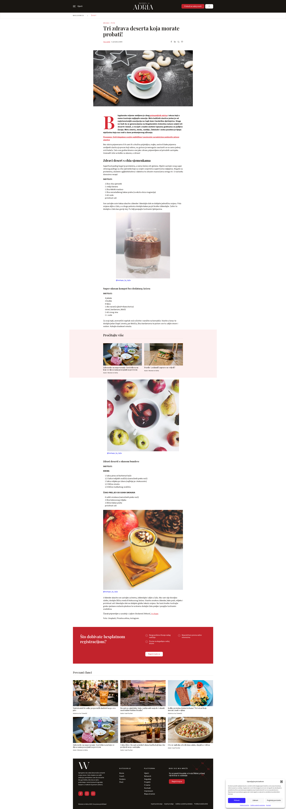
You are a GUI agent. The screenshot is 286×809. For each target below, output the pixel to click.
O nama (147, 785)
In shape (154, 613)
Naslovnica (78, 15)
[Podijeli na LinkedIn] (175, 42)
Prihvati (237, 800)
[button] (281, 782)
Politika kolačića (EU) (201, 804)
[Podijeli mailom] (182, 42)
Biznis (121, 773)
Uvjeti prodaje (169, 804)
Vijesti (146, 773)
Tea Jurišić (106, 42)
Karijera (122, 779)
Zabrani (255, 800)
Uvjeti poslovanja (156, 804)
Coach (121, 776)
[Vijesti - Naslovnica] (143, 6)
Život (94, 15)
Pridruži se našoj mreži (192, 6)
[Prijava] (209, 6)
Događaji (147, 779)
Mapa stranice (149, 794)
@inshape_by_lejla (123, 280)
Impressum (148, 791)
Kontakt (268, 805)
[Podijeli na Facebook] (171, 42)
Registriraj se (177, 781)
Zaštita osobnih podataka (257, 805)
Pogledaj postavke (274, 800)
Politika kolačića (244, 805)
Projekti (147, 782)
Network (147, 776)
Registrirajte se (154, 654)
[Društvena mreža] (80, 793)
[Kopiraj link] (178, 42)
